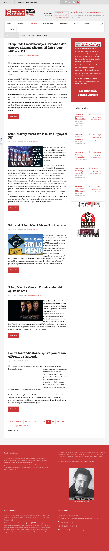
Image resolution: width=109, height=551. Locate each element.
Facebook (62, 2)
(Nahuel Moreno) (88, 461)
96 (44, 422)
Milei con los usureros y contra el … (79, 170)
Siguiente (18, 426)
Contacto (87, 24)
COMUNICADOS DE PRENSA (33, 55)
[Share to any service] (1, 143)
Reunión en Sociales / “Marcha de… (80, 155)
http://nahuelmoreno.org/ (81, 502)
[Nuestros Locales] (88, 233)
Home (9, 24)
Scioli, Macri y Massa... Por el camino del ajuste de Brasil (35, 289)
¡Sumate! (10, 29)
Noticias (20, 24)
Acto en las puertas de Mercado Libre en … (86, 12)
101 (11, 426)
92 (26, 422)
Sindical (39, 35)
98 (53, 422)
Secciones (33, 24)
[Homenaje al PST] (88, 204)
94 (35, 422)
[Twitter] (1, 141)
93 (30, 422)
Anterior (19, 422)
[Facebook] (1, 139)
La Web (27, 361)
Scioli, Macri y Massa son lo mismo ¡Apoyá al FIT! (37, 135)
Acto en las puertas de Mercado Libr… (80, 116)
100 (62, 422)
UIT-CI (78, 2)
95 (39, 422)
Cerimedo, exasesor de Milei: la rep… (80, 188)
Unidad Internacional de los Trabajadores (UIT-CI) (21, 523)
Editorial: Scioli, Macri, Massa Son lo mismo (37, 225)
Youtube (74, 2)
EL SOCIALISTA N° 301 (31, 141)
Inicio (12, 422)
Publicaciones (48, 24)
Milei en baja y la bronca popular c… (80, 136)
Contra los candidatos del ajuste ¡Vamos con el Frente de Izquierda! (37, 355)
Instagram (66, 2)
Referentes (64, 24)
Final (26, 426)
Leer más (13, 116)
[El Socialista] (88, 44)
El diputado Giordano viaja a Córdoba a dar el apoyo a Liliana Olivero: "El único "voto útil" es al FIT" (37, 47)
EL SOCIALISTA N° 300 (31, 229)
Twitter (70, 2)
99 (58, 422)
